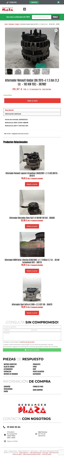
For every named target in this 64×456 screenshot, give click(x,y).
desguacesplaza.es (24, 452)
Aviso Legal (45, 452)
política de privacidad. (28, 342)
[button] (24, 9)
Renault (17, 24)
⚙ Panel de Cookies (46, 454)
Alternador (11, 24)
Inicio (6, 24)
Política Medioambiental (35, 452)
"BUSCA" (55, 17)
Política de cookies (17, 454)
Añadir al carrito (32, 101)
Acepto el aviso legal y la (19, 342)
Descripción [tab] (9, 110)
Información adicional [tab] (13, 114)
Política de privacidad (54, 452)
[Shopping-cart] (58, 2)
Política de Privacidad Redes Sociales (32, 454)
